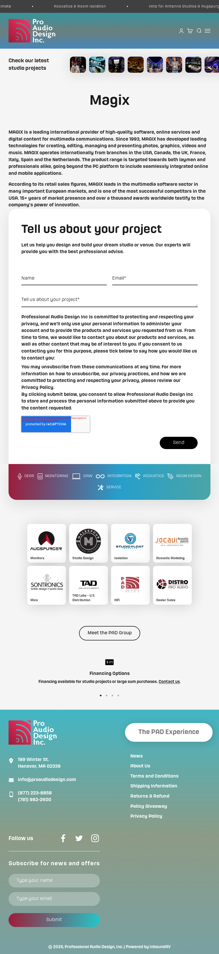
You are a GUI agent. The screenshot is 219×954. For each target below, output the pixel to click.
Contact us (169, 682)
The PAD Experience (168, 732)
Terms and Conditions (154, 776)
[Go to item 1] (100, 695)
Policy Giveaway (148, 806)
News (136, 756)
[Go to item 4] (118, 695)
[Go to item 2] (106, 695)
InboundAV (160, 947)
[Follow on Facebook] (63, 838)
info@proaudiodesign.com (47, 780)
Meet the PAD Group (110, 633)
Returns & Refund (149, 796)
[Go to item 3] (112, 695)
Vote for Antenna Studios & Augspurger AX (172, 6)
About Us (140, 766)
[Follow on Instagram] (95, 838)
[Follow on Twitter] (79, 838)
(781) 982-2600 (34, 800)
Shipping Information (153, 786)
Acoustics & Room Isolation (63, 6)
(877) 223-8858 (35, 793)
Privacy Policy (146, 816)
